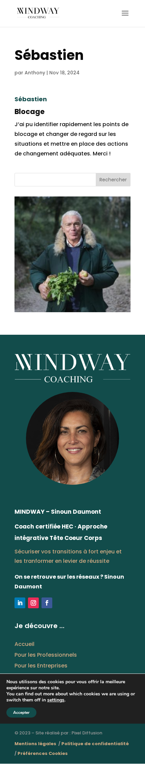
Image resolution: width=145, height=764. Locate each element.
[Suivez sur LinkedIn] (19, 602)
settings (55, 700)
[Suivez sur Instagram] (33, 602)
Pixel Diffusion (86, 733)
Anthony (35, 72)
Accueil (24, 644)
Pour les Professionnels (45, 655)
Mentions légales (35, 743)
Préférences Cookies (43, 753)
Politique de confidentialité (95, 743)
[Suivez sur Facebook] (46, 602)
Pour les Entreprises (40, 665)
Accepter (21, 712)
